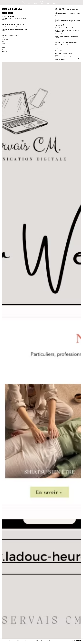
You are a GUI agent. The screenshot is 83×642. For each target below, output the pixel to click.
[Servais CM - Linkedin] (40, 1)
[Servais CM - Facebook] (42, 1)
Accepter (79, 640)
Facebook (3, 47)
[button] (35, 3)
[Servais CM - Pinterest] (44, 1)
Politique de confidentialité (46, 640)
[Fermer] (81, 640)
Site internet (4, 43)
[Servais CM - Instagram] (39, 1)
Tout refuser (74, 640)
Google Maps (4, 51)
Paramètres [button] (69, 640)
